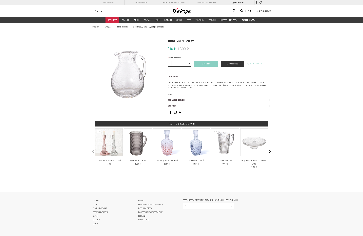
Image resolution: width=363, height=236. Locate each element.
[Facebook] (256, 2)
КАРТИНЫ (168, 20)
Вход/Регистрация (263, 11)
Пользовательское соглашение (150, 212)
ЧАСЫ (157, 20)
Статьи (99, 11)
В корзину (206, 64)
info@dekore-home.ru (141, 2)
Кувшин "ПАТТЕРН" (138, 161)
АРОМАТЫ (212, 20)
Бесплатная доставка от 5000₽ (173, 2)
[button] (270, 152)
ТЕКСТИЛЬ (199, 20)
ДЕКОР (136, 20)
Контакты (141, 216)
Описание (173, 76)
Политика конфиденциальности (150, 204)
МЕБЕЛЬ (179, 20)
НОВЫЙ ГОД (112, 20)
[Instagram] (260, 2)
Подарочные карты (100, 212)
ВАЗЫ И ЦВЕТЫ (248, 20)
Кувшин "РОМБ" (225, 161)
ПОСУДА (147, 20)
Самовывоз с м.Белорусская (206, 2)
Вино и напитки (122, 27)
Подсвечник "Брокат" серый (109, 161)
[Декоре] (182, 11)
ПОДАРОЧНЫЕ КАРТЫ (228, 20)
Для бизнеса (238, 2)
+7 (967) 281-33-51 (108, 2)
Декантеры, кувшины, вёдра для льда (148, 27)
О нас (95, 204)
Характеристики (176, 100)
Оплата (140, 200)
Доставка (96, 220)
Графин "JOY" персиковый (167, 161)
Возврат (172, 105)
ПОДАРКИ (125, 20)
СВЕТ (189, 20)
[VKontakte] (180, 113)
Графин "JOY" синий (196, 161)
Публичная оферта (145, 208)
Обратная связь (144, 220)
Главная (95, 27)
